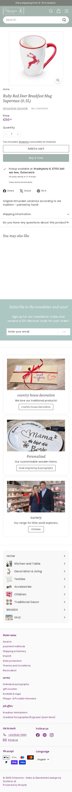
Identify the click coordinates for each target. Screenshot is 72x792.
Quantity (9, 127)
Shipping (24, 141)
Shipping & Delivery (14, 651)
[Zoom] (58, 80)
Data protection (12, 661)
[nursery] (36, 496)
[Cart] (58, 11)
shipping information (17, 214)
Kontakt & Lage (12, 693)
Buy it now (36, 158)
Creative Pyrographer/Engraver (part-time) (29, 717)
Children (36, 529)
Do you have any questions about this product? (35, 222)
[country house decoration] (36, 374)
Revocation (10, 670)
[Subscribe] (64, 331)
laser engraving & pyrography (36, 468)
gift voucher (10, 689)
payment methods (14, 646)
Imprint (7, 656)
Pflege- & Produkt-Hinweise (19, 698)
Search (7, 641)
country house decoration (36, 406)
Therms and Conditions (17, 665)
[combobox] (36, 20)
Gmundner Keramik (15, 108)
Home (6, 89)
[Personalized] (36, 435)
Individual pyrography (16, 684)
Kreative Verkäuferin (15, 712)
